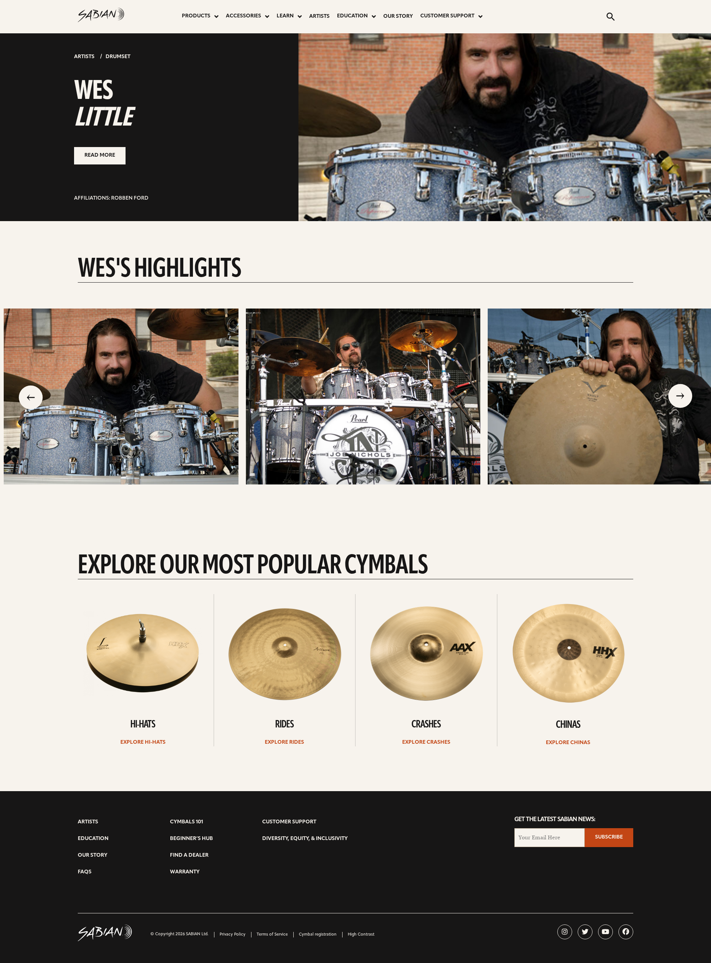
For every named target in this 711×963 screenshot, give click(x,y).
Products (196, 16)
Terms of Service (272, 935)
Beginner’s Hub (191, 839)
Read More (99, 155)
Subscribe (609, 837)
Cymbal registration (318, 935)
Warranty (185, 872)
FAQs (84, 872)
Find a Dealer (189, 855)
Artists (319, 16)
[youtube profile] (605, 931)
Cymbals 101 (186, 822)
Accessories (243, 16)
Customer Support (447, 16)
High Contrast (361, 935)
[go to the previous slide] (31, 397)
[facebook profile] (625, 931)
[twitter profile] (585, 931)
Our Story (398, 16)
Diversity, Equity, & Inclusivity (305, 839)
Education (352, 16)
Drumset (118, 57)
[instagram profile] (564, 931)
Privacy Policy (233, 935)
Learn (285, 16)
